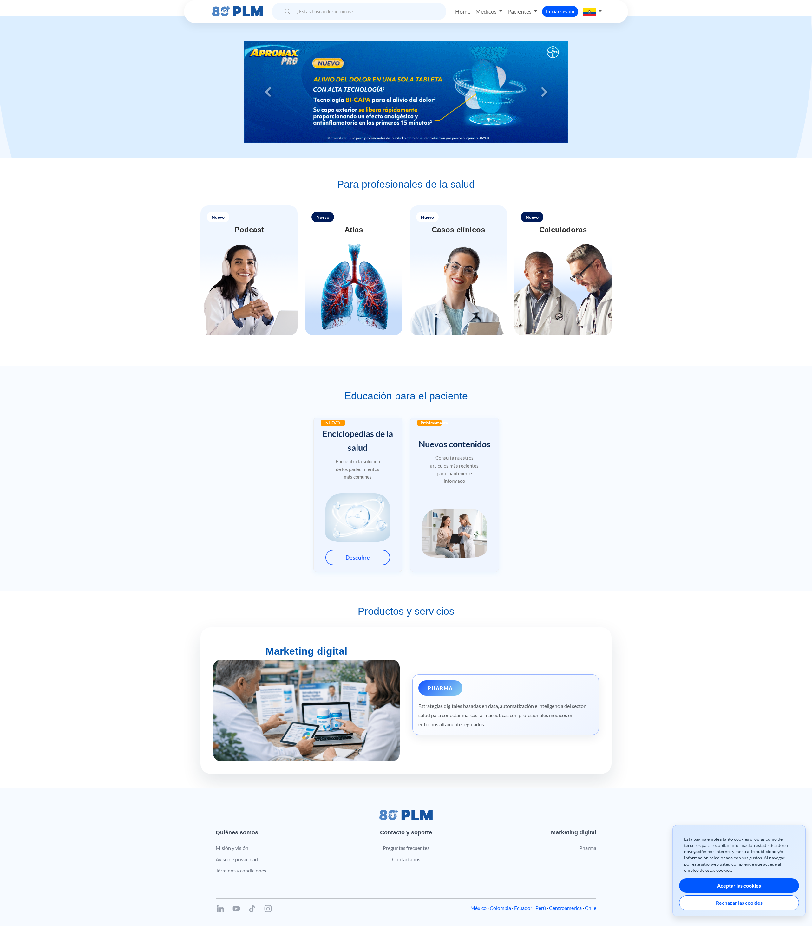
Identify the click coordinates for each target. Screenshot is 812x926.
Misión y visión (232, 848)
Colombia (500, 908)
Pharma (587, 848)
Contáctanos (406, 859)
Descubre (357, 557)
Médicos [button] (486, 11)
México (478, 908)
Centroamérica (565, 908)
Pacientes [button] (520, 11)
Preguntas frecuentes (406, 848)
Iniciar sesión (560, 11)
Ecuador (523, 908)
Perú (540, 908)
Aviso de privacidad (237, 859)
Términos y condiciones (241, 870)
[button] (592, 11)
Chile (590, 908)
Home (462, 11)
